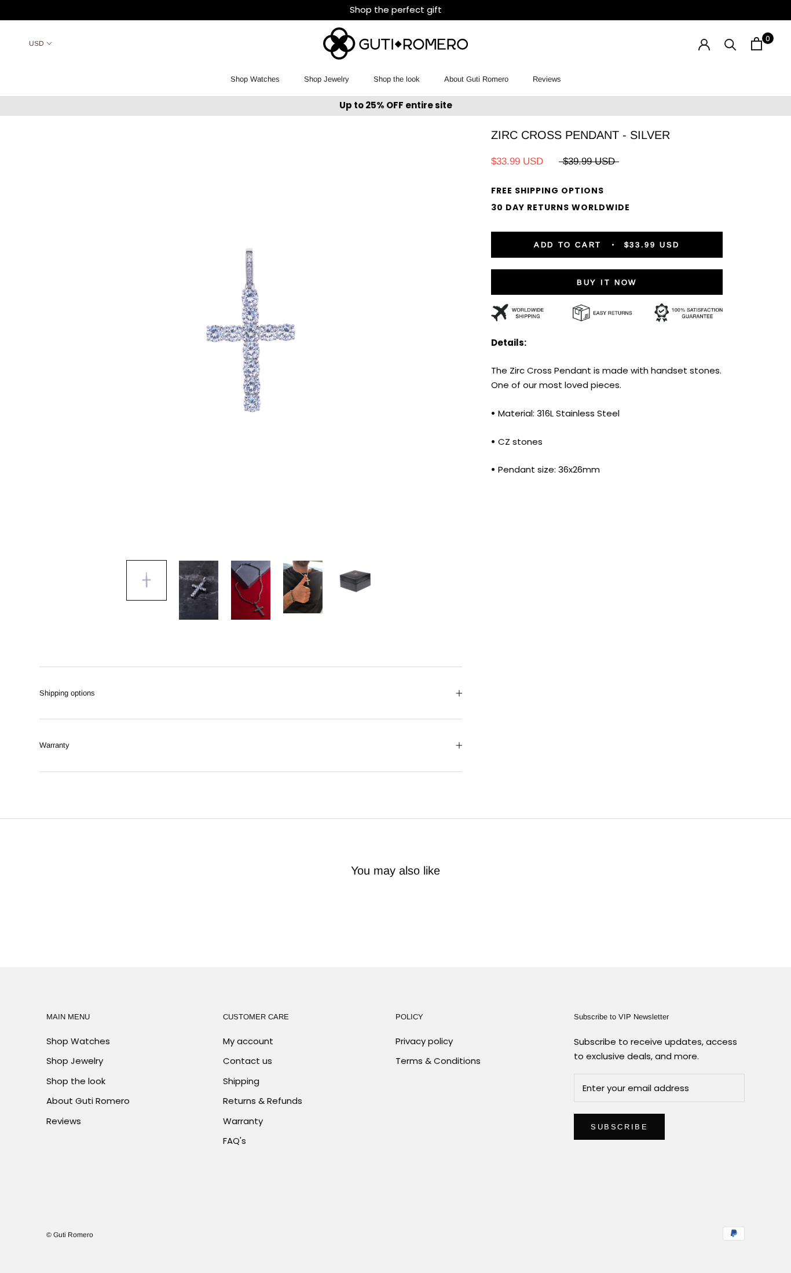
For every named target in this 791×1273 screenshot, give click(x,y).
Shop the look (396, 79)
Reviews (547, 79)
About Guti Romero (476, 79)
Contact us (247, 1061)
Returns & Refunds (262, 1101)
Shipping (241, 1081)
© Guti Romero (69, 1235)
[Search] (730, 44)
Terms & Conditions (438, 1061)
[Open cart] (756, 43)
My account (248, 1041)
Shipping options (67, 693)
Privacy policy (424, 1041)
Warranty (54, 745)
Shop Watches (255, 79)
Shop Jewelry (326, 79)
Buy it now (607, 282)
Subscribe (619, 1126)
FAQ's (234, 1141)
